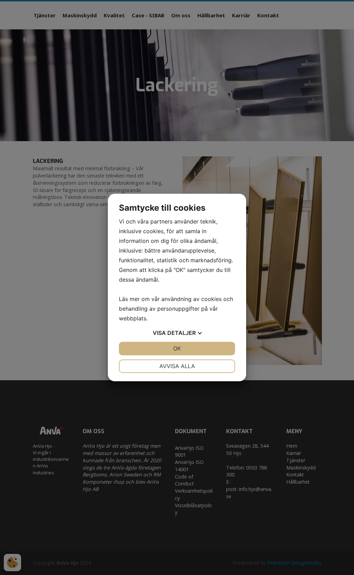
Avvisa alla (177, 366)
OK (177, 348)
